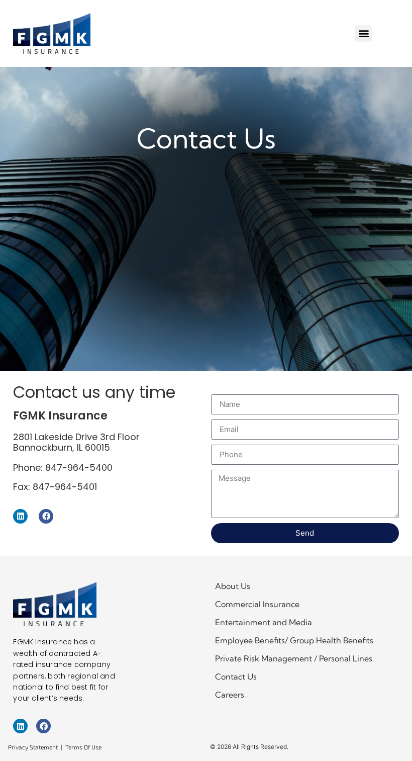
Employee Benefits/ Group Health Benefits (294, 640)
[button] (363, 33)
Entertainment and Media (263, 622)
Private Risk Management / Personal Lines (293, 658)
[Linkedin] (20, 516)
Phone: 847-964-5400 (63, 467)
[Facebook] (46, 516)
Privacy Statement (33, 746)
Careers (229, 695)
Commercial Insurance (257, 604)
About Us (232, 586)
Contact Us (236, 676)
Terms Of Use (83, 746)
